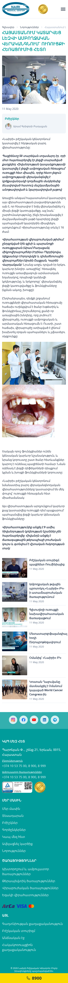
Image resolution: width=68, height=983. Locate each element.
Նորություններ (14, 851)
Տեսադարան (13, 815)
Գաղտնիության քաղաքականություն (32, 924)
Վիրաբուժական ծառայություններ (30, 888)
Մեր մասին (11, 808)
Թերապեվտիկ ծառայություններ (28, 881)
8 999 (42, 766)
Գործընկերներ (14, 830)
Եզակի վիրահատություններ (25, 895)
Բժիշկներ (10, 823)
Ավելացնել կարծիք (17, 844)
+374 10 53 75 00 (14, 766)
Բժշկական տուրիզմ (18, 931)
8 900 (32, 766)
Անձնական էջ (13, 938)
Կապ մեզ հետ (13, 837)
